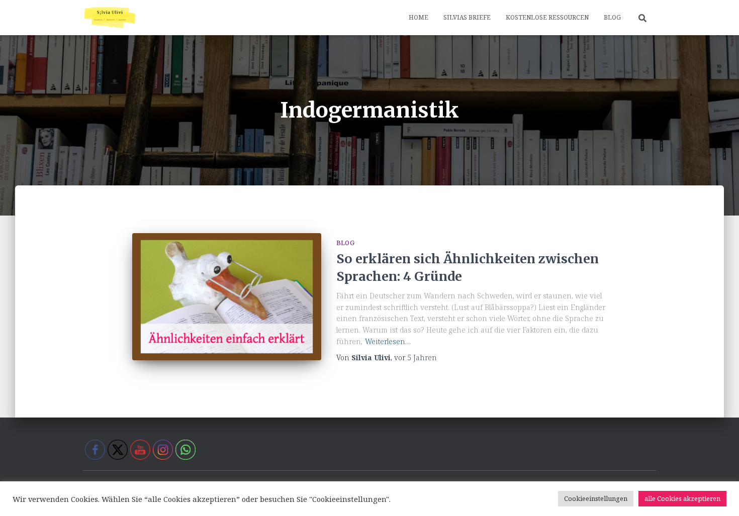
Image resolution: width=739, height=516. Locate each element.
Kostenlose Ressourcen (547, 17)
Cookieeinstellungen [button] (595, 498)
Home (418, 17)
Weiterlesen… (388, 341)
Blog (612, 17)
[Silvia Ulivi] (109, 17)
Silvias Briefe (467, 17)
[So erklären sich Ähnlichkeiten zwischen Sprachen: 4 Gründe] (226, 296)
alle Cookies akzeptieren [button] (682, 498)
